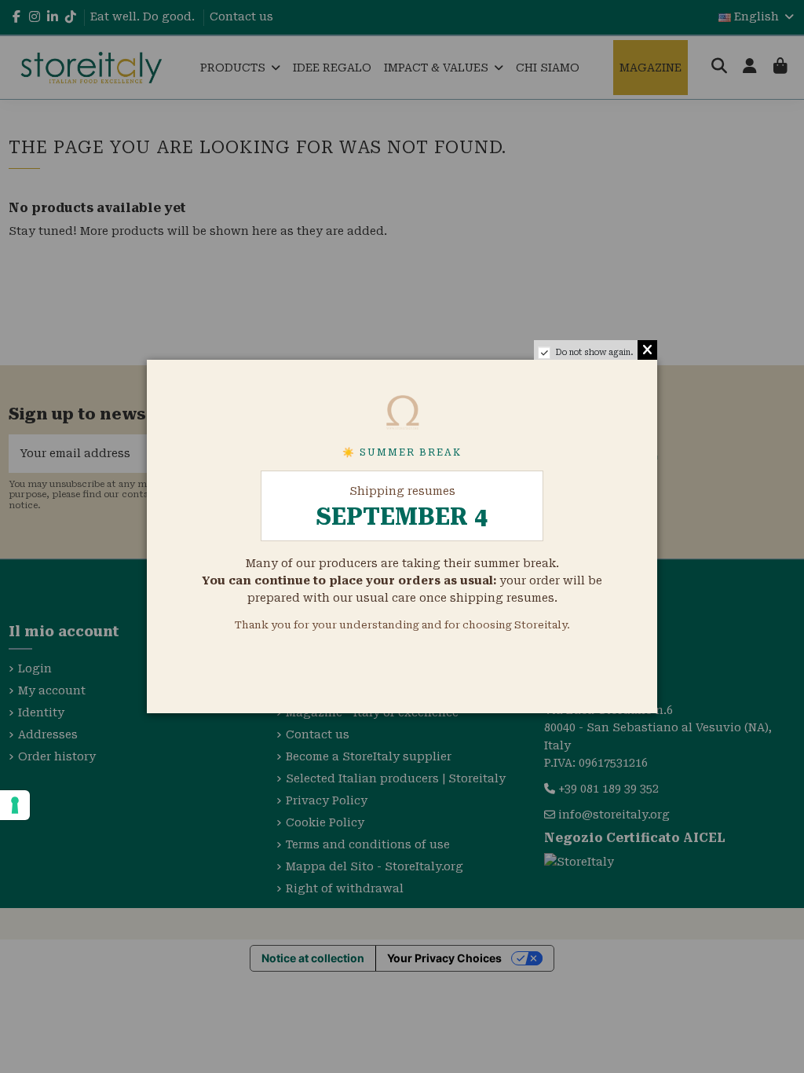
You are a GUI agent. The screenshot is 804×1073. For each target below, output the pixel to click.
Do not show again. (594, 352)
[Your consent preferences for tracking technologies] (15, 805)
